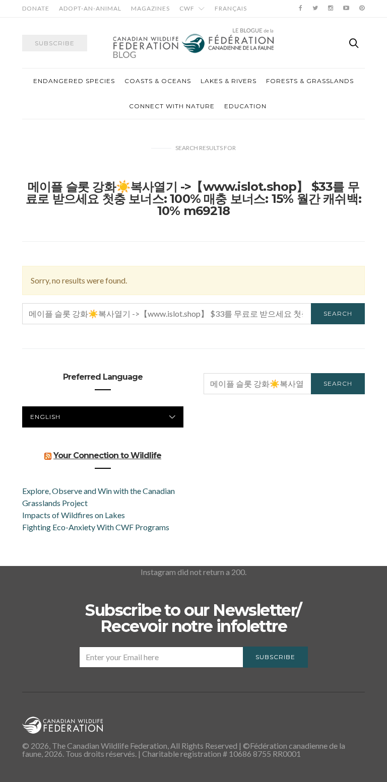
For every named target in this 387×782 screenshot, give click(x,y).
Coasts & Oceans (157, 81)
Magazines (150, 8)
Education (245, 106)
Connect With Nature (172, 106)
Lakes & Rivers (228, 81)
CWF (187, 8)
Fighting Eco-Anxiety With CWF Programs (96, 527)
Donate (35, 8)
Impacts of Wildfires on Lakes (73, 515)
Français (231, 8)
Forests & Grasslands (310, 81)
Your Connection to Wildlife (107, 455)
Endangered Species (74, 81)
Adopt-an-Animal (90, 8)
